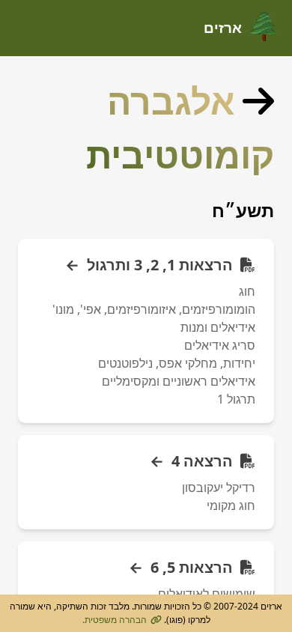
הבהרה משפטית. (114, 619)
